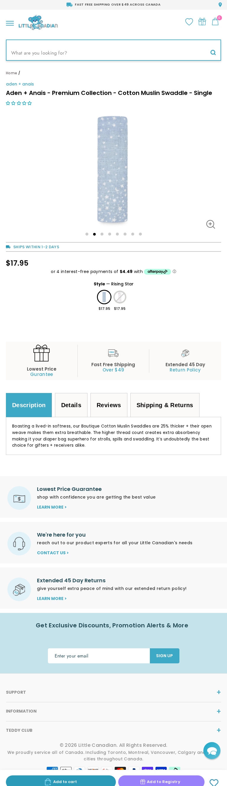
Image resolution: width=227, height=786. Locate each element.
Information (21, 711)
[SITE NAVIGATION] (10, 21)
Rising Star (104, 297)
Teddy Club (19, 730)
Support (16, 692)
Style (114, 284)
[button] (19, 103)
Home (11, 72)
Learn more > (52, 507)
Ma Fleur (120, 297)
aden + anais (20, 84)
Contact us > (53, 553)
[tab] (29, 405)
